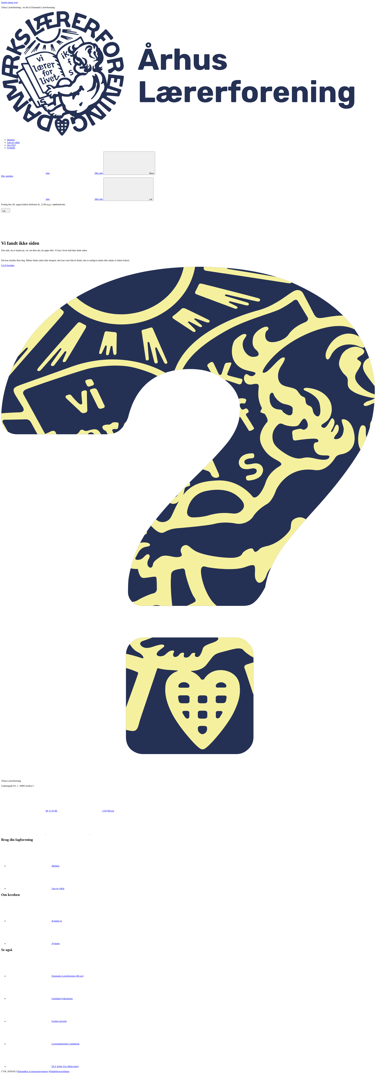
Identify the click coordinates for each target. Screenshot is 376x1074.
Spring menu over (9, 2)
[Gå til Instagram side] (112, 833)
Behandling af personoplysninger (32, 1071)
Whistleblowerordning (59, 1071)
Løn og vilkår (13, 142)
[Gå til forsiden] (188, 135)
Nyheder (11, 148)
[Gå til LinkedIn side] (68, 833)
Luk (4, 211)
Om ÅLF (11, 145)
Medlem (11, 140)
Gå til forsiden (7, 265)
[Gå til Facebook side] (23, 833)
